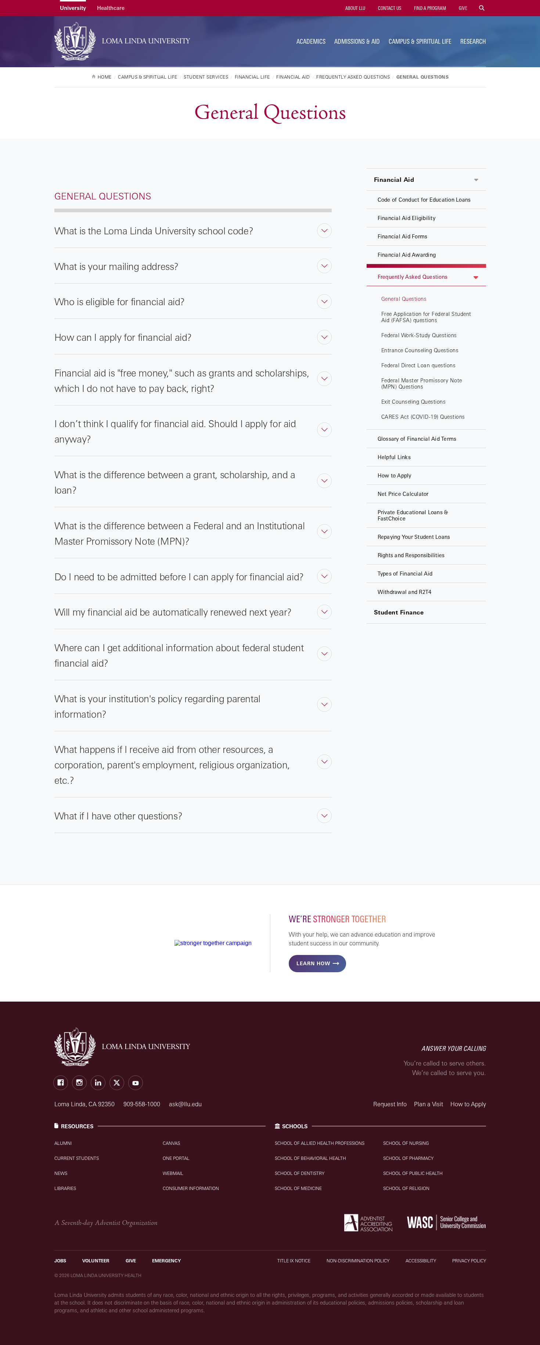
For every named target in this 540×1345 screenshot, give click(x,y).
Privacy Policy (469, 1260)
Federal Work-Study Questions (419, 335)
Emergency (166, 1260)
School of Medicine (298, 1188)
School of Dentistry (299, 1173)
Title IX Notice (293, 1260)
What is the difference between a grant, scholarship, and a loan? (174, 482)
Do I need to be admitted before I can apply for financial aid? (179, 577)
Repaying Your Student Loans (414, 537)
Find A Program (429, 8)
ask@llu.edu (185, 1104)
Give (462, 8)
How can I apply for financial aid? (123, 337)
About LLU (354, 8)
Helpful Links (394, 457)
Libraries (65, 1188)
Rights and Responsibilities (411, 555)
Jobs (60, 1260)
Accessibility (421, 1260)
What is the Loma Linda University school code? (153, 231)
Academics (310, 41)
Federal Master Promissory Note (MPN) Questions (421, 383)
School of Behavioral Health (310, 1158)
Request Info (390, 1104)
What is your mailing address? (116, 266)
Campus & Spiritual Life (420, 41)
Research (473, 41)
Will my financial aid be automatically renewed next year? (173, 612)
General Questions (404, 299)
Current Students (76, 1158)
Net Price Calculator (403, 494)
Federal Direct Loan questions (418, 365)
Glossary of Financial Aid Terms (417, 439)
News (60, 1173)
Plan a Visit (428, 1104)
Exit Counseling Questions (413, 402)
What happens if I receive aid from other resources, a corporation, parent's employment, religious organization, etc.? (172, 764)
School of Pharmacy (408, 1158)
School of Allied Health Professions (319, 1143)
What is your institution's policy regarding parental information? (157, 706)
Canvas (171, 1143)
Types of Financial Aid (405, 573)
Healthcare (111, 8)
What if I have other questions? (118, 816)
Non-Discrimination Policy (358, 1260)
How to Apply (394, 475)
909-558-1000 (142, 1104)
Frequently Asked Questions (413, 277)
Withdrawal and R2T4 (405, 592)
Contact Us (389, 8)
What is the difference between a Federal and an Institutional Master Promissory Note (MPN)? (179, 533)
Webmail (173, 1173)
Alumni (63, 1143)
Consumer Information (191, 1188)
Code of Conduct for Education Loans (424, 199)
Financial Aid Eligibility (406, 218)
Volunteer (95, 1260)
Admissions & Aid (357, 41)
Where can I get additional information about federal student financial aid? (179, 655)
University (73, 8)
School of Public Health (413, 1173)
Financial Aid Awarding (407, 255)
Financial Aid (394, 179)
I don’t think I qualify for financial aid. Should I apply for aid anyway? (175, 431)
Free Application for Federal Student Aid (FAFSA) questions (426, 317)
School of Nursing (406, 1143)
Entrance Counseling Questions (420, 350)
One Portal (176, 1158)
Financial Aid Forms (403, 236)
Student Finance (399, 612)
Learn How (313, 963)
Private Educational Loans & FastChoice (413, 515)
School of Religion (406, 1188)
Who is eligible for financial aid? (119, 301)
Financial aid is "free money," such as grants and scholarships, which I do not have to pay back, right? (181, 380)
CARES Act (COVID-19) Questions (423, 417)
